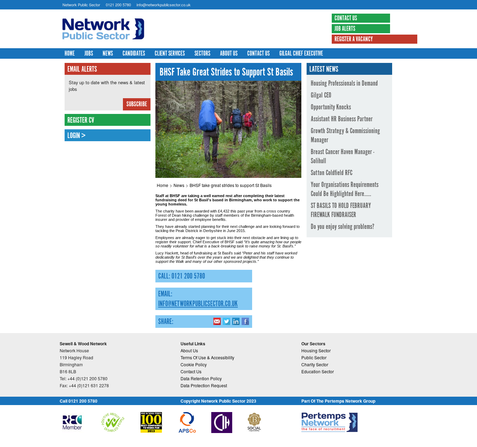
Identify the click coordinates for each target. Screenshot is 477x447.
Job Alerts (345, 29)
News (108, 54)
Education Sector (317, 371)
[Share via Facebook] (245, 321)
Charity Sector (314, 364)
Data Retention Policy (201, 378)
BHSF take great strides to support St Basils (231, 185)
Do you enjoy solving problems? (342, 226)
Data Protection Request (204, 385)
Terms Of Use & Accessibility (207, 357)
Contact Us (346, 18)
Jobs (89, 54)
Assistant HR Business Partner (342, 119)
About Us (228, 54)
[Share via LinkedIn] (236, 321)
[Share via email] (217, 321)
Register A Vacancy (354, 39)
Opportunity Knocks (331, 107)
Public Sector (313, 357)
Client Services (170, 54)
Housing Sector (316, 350)
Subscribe (136, 104)
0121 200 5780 (118, 4)
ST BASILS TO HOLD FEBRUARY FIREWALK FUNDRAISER (341, 210)
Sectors (202, 54)
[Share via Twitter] (226, 321)
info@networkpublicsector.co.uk (164, 4)
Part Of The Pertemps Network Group (338, 401)
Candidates (134, 54)
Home (70, 54)
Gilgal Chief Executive (301, 54)
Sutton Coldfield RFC (331, 173)
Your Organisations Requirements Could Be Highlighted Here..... (345, 189)
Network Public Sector (81, 4)
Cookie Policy (194, 364)
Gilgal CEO (321, 95)
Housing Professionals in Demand (344, 83)
